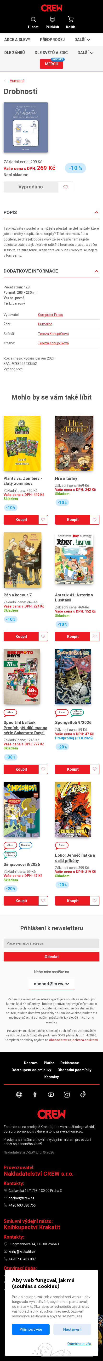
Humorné (45, 324)
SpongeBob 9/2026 (73, 722)
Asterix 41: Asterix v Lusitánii (74, 597)
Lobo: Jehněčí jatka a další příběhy (75, 858)
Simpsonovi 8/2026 (22, 864)
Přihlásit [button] (52, 27)
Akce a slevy (17, 39)
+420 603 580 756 (22, 1205)
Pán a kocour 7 (18, 595)
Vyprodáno (30, 187)
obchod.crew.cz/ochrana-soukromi (73, 1040)
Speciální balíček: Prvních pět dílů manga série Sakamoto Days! (25, 727)
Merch (54, 62)
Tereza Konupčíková (53, 334)
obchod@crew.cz (51, 983)
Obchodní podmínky (74, 1070)
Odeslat (52, 956)
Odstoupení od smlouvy (31, 1070)
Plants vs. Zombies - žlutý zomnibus (23, 481)
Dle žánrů (14, 52)
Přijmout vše (31, 1329)
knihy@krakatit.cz (22, 1252)
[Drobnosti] (26, 127)
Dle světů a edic (51, 52)
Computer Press (50, 315)
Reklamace (69, 1063)
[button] (82, 39)
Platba (49, 1063)
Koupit (21, 519)
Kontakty (51, 1077)
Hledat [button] (33, 27)
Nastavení (72, 1329)
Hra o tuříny (66, 478)
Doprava (31, 1063)
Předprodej (52, 39)
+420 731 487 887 (22, 1259)
